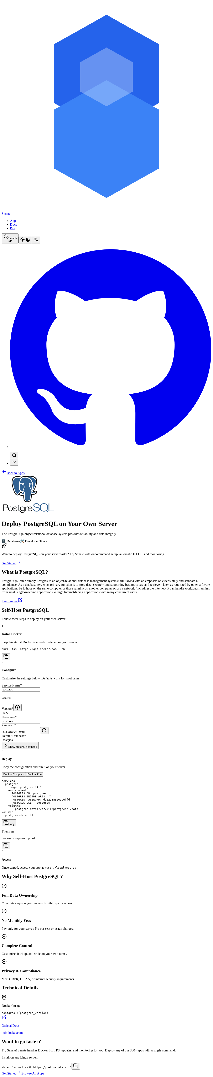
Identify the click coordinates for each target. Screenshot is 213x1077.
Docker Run (34, 774)
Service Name (12, 685)
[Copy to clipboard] (76, 1066)
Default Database (14, 736)
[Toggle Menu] (14, 462)
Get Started (9, 563)
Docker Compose (13, 774)
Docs (13, 224)
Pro (12, 228)
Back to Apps (16, 473)
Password (9, 725)
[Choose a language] (36, 240)
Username (9, 717)
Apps (13, 220)
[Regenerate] (44, 730)
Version (7, 708)
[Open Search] (14, 455)
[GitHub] (110, 446)
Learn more (9, 601)
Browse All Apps (32, 1073)
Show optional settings (22, 746)
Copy (11, 824)
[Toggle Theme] (25, 240)
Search (12, 240)
